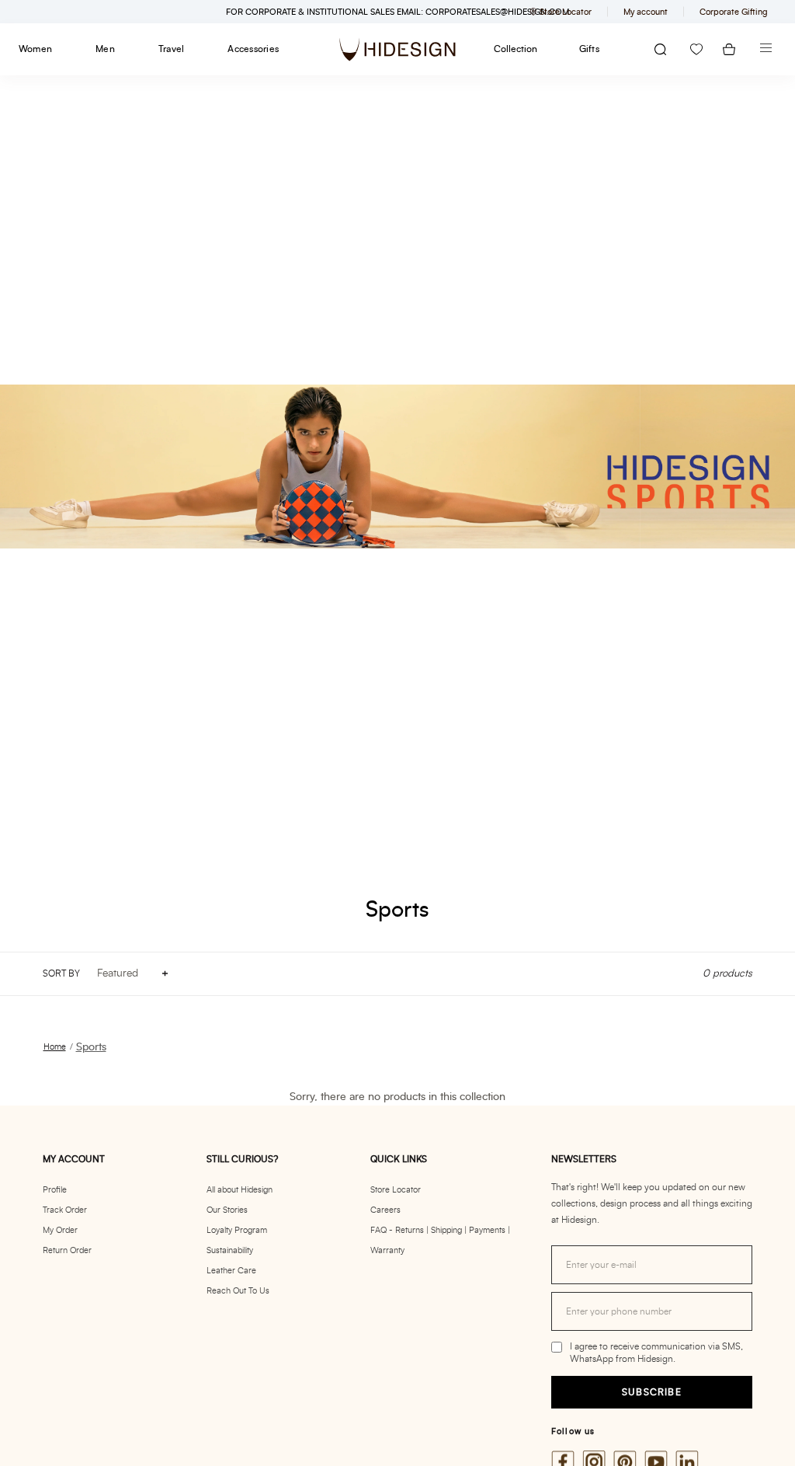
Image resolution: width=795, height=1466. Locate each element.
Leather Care (231, 1270)
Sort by (61, 973)
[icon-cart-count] (729, 49)
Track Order (65, 1210)
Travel (171, 49)
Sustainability (230, 1250)
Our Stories (227, 1210)
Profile (55, 1190)
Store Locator (395, 1190)
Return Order (67, 1250)
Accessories (253, 49)
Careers (385, 1210)
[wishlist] (696, 49)
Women (35, 49)
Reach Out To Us (238, 1291)
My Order (60, 1230)
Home (54, 1047)
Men (105, 49)
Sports (91, 1047)
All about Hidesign (240, 1190)
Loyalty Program (237, 1230)
